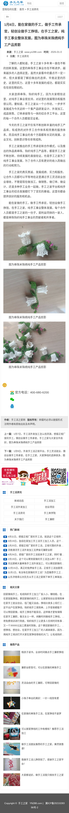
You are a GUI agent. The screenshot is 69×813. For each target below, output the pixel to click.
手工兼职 (49, 519)
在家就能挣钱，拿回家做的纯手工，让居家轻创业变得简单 (33, 598)
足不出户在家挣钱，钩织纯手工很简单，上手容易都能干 (32, 607)
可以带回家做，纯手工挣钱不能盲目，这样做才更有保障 (32, 612)
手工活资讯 (33, 9)
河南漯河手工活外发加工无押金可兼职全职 (30, 550)
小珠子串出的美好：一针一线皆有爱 (40, 698)
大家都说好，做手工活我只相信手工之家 (42, 775)
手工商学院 (50, 513)
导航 (29, 3)
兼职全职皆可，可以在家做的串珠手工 (41, 667)
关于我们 (19, 519)
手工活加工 (50, 500)
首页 (21, 9)
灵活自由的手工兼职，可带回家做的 (40, 682)
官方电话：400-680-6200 (32, 392)
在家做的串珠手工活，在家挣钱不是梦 (41, 713)
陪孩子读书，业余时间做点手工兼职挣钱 (42, 652)
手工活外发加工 (19, 507)
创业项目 (49, 507)
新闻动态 (19, 500)
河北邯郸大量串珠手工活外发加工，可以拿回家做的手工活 (38, 563)
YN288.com (36, 803)
